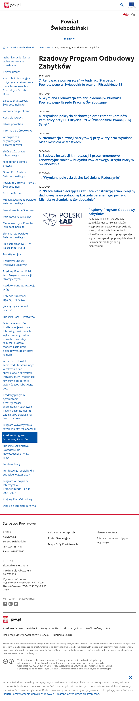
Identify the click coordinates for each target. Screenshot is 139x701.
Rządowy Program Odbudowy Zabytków (15, 437)
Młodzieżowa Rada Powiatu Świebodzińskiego (19, 201)
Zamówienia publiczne (16, 111)
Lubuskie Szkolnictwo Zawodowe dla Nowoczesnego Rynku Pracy (16, 451)
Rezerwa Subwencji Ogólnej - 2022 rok (14, 298)
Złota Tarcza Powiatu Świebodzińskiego (15, 235)
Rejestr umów (11, 72)
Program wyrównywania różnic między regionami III (19, 427)
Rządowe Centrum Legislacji (20, 628)
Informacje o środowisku (18, 130)
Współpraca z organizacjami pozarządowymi (12, 140)
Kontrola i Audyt (12, 117)
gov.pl (16, 619)
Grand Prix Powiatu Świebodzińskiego (14, 174)
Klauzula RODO (62, 635)
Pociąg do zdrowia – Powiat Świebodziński (19, 184)
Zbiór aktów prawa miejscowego (14, 153)
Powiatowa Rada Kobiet (17, 216)
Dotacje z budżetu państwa (19, 505)
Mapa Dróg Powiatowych (63, 544)
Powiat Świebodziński (69, 24)
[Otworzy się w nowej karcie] (5, 604)
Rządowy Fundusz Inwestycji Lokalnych (15, 262)
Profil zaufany (94, 628)
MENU (68, 38)
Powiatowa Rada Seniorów (19, 210)
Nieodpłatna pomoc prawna (15, 163)
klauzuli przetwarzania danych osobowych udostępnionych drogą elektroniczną (51, 694)
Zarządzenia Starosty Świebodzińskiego (15, 102)
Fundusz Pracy (11, 464)
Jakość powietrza (13, 124)
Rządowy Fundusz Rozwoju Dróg (19, 287)
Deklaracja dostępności (62, 532)
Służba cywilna (73, 628)
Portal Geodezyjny (59, 538)
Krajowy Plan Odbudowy (17, 499)
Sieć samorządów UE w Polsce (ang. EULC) (17, 245)
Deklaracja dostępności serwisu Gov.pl (26, 635)
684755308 (9, 574)
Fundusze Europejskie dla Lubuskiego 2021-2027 (18, 472)
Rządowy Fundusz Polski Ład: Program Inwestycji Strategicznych (17, 275)
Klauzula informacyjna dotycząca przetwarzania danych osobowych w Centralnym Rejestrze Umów (18, 86)
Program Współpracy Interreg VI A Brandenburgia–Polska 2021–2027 (16, 486)
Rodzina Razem (12, 193)
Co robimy (44, 47)
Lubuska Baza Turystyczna (19, 317)
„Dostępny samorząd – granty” (16, 308)
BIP (108, 628)
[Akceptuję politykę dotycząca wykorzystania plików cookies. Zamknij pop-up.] (130, 678)
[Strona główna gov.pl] (4, 47)
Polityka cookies (50, 628)
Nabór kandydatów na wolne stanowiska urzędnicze (16, 61)
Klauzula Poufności (107, 532)
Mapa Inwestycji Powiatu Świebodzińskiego (18, 225)
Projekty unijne (12, 254)
